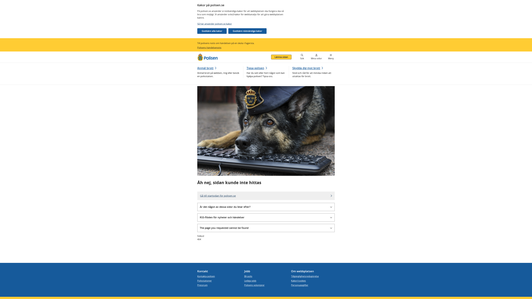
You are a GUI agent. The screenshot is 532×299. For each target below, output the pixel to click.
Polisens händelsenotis (209, 47)
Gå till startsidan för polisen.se (218, 195)
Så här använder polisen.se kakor (214, 23)
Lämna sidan (281, 57)
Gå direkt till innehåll (13, 53)
